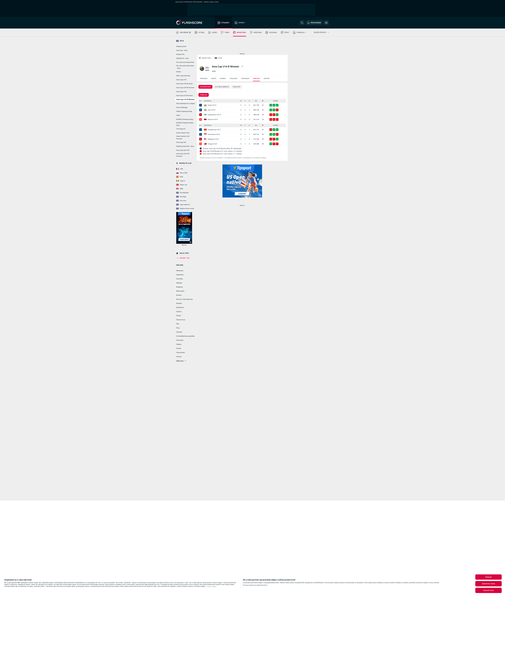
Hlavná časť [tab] (205, 87)
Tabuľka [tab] (203, 95)
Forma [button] (275, 101)
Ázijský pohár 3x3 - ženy (185, 146)
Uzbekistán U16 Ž (214, 115)
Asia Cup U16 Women (184, 95)
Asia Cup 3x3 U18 (182, 150)
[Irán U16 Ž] (205, 110)
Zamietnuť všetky (488, 584)
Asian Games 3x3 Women (182, 137)
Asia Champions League (185, 103)
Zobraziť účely (488, 590)
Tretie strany (211, 586)
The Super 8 (180, 129)
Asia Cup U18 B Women (185, 88)
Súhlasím (488, 577)
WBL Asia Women (183, 76)
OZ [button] (241, 101)
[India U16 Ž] (205, 105)
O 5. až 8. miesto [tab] (222, 87)
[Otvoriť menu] (326, 22)
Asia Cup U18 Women (184, 84)
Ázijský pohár (181, 46)
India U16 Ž (212, 105)
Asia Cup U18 (181, 80)
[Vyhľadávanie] (302, 22)
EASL (178, 115)
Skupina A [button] (207, 101)
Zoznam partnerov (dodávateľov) (255, 585)
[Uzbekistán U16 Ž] (205, 114)
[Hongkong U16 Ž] (205, 129)
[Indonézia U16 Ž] (205, 134)
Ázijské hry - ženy (182, 58)
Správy (223, 78)
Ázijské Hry (180, 54)
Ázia (220, 58)
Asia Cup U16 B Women (185, 99)
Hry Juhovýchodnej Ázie (185, 62)
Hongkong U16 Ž (214, 130)
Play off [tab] (236, 87)
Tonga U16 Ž (212, 144)
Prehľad (203, 78)
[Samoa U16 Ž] (205, 119)
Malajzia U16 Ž (213, 139)
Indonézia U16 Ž (214, 134)
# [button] (199, 101)
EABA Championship (184, 111)
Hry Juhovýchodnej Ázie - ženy (185, 67)
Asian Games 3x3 (182, 133)
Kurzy (213, 78)
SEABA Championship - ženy (185, 124)
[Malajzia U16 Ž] (205, 139)
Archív (267, 78)
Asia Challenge (181, 107)
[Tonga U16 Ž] (205, 144)
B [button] (262, 101)
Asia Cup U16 (181, 91)
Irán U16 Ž (211, 110)
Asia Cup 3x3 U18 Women (182, 155)
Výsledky (234, 78)
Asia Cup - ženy (182, 50)
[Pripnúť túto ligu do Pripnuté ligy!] (242, 66)
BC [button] (256, 101)
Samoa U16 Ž (213, 119)
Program (245, 78)
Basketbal (207, 58)
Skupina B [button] (207, 125)
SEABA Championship (184, 119)
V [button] (245, 101)
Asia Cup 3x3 (181, 142)
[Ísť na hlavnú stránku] (191, 23)
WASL (178, 72)
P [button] (249, 101)
